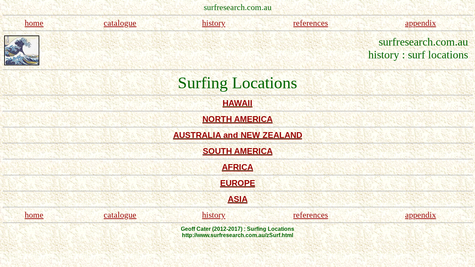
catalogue (120, 22)
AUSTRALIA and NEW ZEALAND (237, 135)
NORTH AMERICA (237, 119)
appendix (420, 22)
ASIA (238, 199)
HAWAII (237, 103)
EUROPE (237, 183)
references (310, 22)
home (34, 22)
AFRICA (237, 167)
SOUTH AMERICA (238, 151)
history (213, 22)
